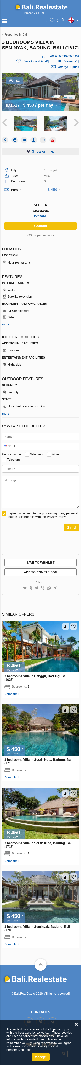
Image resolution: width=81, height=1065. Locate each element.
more (5, 324)
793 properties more (40, 235)
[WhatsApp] (49, 588)
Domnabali (40, 216)
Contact (40, 226)
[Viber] (43, 588)
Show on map (43, 151)
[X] (37, 588)
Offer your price (68, 67)
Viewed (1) (71, 61)
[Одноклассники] (31, 588)
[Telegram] (55, 588)
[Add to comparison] (65, 626)
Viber (55, 454)
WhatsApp (37, 454)
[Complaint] (52, 140)
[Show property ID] (43, 140)
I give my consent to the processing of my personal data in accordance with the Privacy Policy (43, 514)
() (46, 20)
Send (71, 527)
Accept (40, 1057)
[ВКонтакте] (24, 588)
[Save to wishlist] (73, 626)
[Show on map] (5, 140)
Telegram (13, 459)
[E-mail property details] (24, 140)
